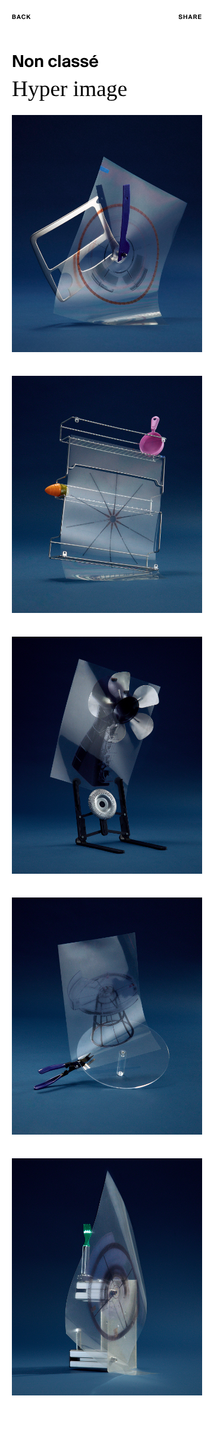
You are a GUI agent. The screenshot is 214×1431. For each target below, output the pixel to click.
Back (21, 17)
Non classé (55, 62)
